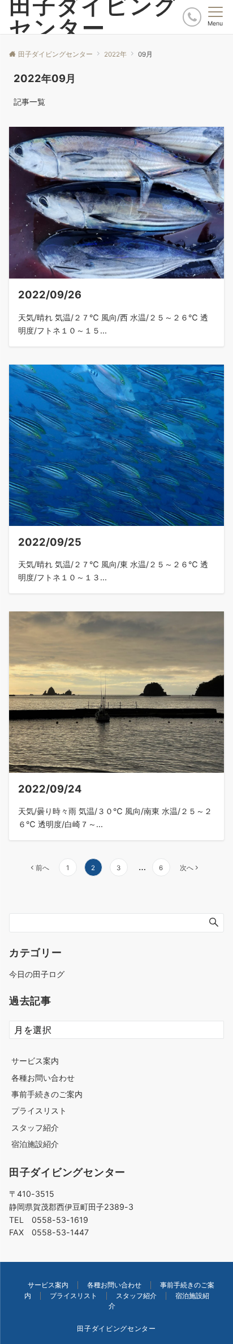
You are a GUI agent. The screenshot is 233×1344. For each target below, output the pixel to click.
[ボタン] (192, 16)
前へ (42, 868)
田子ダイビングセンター (116, 1329)
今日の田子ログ (36, 974)
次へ (186, 868)
